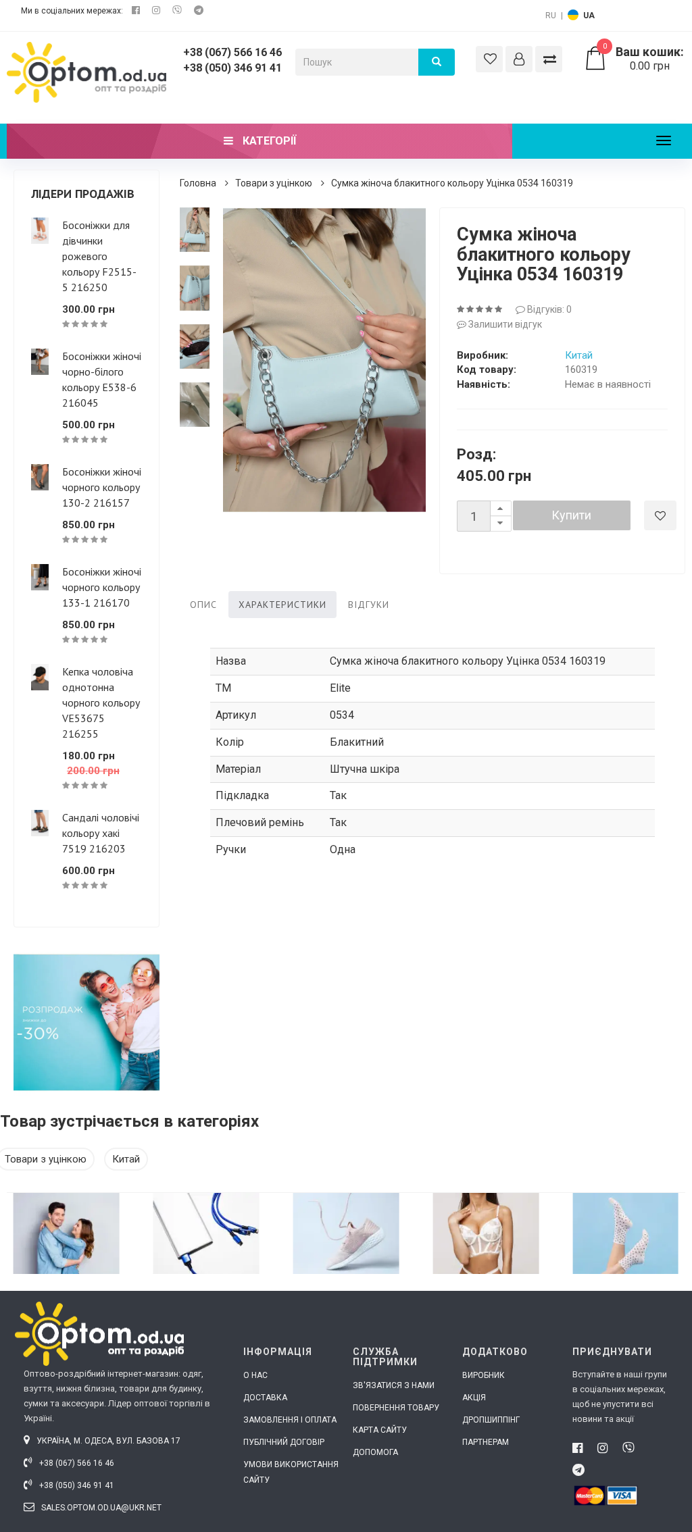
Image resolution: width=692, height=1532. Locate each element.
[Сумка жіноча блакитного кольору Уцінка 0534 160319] (194, 229)
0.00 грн (643, 58)
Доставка (265, 1397)
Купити (571, 515)
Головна (198, 183)
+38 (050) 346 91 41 (232, 67)
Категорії (268, 140)
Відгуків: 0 (548, 309)
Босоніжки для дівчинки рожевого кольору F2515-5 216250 (99, 256)
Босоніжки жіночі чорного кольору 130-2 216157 (101, 487)
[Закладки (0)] (489, 59)
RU (550, 15)
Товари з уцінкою (273, 183)
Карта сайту (380, 1430)
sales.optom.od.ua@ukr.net (100, 1507)
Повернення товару (396, 1407)
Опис (203, 604)
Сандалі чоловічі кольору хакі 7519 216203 (100, 833)
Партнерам (485, 1442)
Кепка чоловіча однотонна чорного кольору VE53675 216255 (101, 702)
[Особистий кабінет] (519, 59)
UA (589, 15)
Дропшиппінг (491, 1420)
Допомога (375, 1452)
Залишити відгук (504, 324)
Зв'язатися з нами (394, 1385)
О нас (255, 1375)
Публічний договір (283, 1442)
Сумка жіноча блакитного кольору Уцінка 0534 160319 (452, 183)
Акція (474, 1397)
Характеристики (282, 604)
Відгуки (368, 604)
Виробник (483, 1375)
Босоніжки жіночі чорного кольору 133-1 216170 (101, 587)
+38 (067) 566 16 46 (232, 52)
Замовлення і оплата (290, 1420)
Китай (579, 355)
